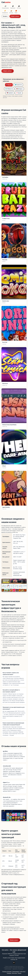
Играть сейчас (7, 71)
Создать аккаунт (15, 16)
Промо (16, 11)
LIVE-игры (19, 7)
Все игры (11, 11)
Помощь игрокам (5, 7)
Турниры (9, 973)
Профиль (5, 16)
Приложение (12, 7)
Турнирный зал (5, 11)
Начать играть (14, 940)
